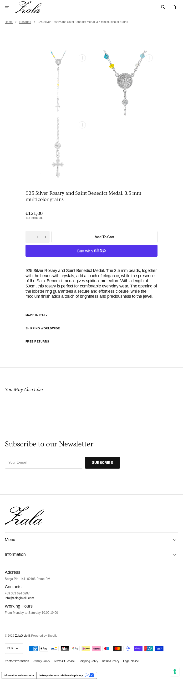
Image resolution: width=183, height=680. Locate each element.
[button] (10, 7)
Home (9, 22)
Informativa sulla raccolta (19, 675)
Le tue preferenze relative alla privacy (61, 675)
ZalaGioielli (22, 635)
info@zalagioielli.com (19, 598)
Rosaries (25, 22)
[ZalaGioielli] (28, 7)
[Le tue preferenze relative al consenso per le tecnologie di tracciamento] (174, 671)
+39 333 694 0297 (17, 593)
